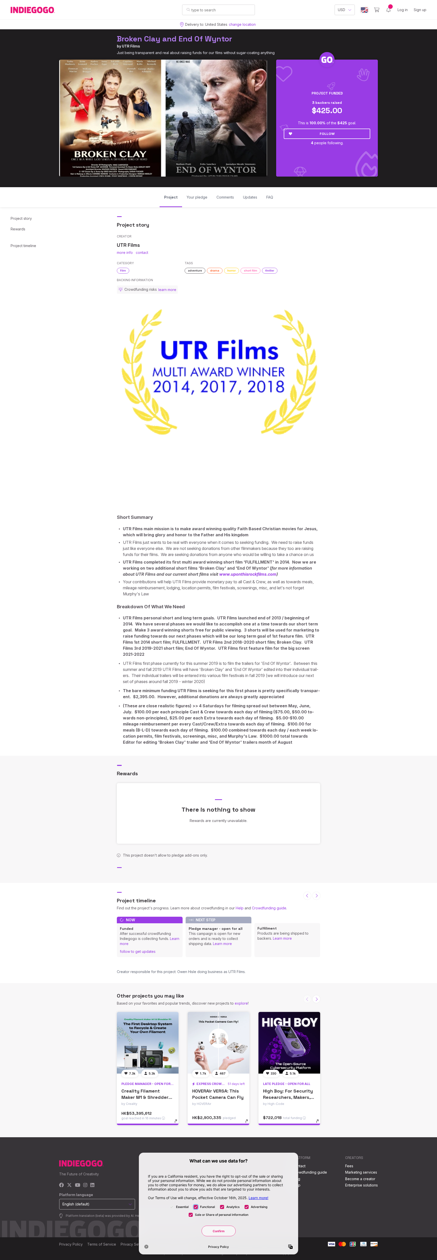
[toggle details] (178, 1123)
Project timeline (23, 246)
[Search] (188, 9)
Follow (327, 134)
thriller (269, 270)
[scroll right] (316, 896)
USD (341, 10)
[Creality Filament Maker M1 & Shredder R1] (148, 1043)
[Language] (364, 10)
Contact (299, 1166)
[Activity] (388, 10)
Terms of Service (101, 1244)
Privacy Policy (71, 1244)
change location (242, 24)
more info (125, 252)
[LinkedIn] (92, 1185)
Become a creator (360, 1179)
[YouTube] (77, 1185)
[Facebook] (61, 1185)
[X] (69, 1185)
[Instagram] (85, 1185)
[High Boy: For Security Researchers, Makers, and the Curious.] (289, 1043)
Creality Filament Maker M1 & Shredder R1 (144, 1097)
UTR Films (131, 46)
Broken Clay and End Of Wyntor (174, 39)
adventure (195, 270)
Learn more (222, 943)
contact (142, 252)
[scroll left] (307, 896)
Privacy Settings (134, 1244)
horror (231, 270)
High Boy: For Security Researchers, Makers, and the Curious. (288, 1097)
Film (123, 270)
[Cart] (376, 10)
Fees (349, 1166)
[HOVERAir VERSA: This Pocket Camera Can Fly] (218, 1043)
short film (250, 270)
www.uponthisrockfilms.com (247, 574)
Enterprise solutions (361, 1185)
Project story (21, 218)
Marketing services (361, 1172)
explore (241, 1003)
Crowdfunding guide (269, 908)
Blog (296, 1179)
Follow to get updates (138, 951)
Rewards (18, 229)
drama (214, 270)
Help (240, 908)
